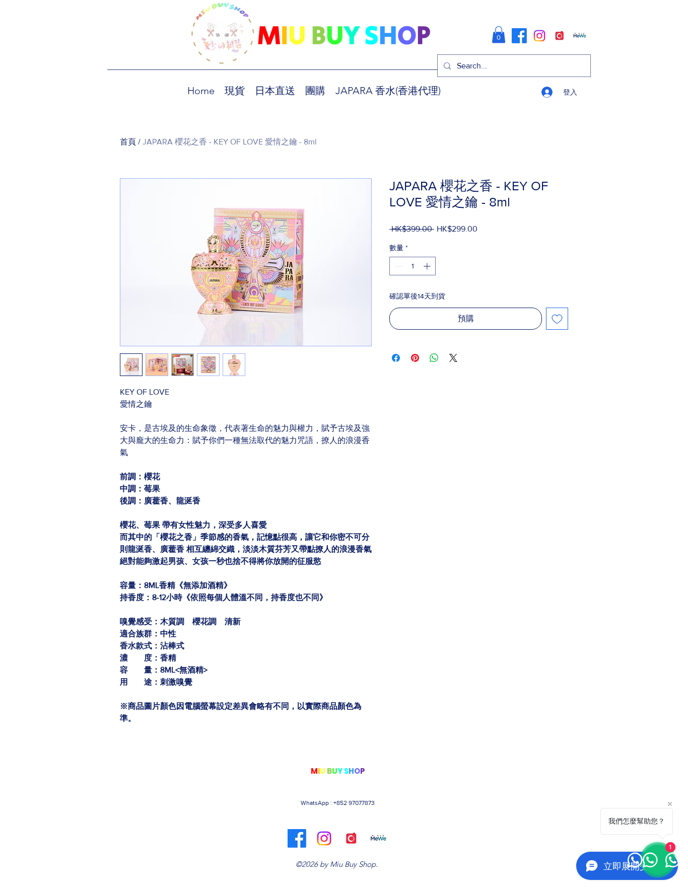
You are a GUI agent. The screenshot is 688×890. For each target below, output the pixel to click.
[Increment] (428, 266)
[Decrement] (397, 266)
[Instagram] (539, 35)
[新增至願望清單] (557, 319)
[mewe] (579, 35)
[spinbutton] (412, 266)
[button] (499, 34)
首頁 (128, 141)
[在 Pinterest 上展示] (415, 358)
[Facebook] (519, 35)
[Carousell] (559, 35)
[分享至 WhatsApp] (434, 358)
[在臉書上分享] (396, 358)
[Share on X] (453, 358)
